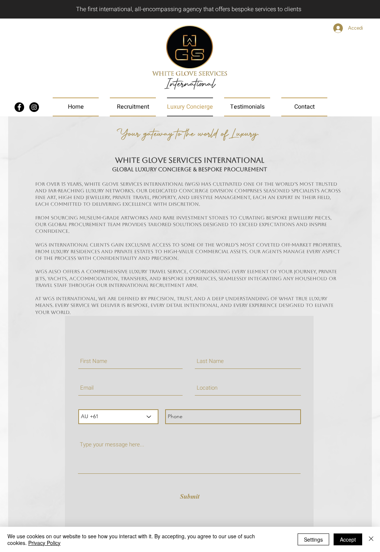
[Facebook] (19, 107)
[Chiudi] (371, 539)
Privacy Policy (44, 542)
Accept (348, 539)
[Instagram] (34, 107)
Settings (313, 539)
